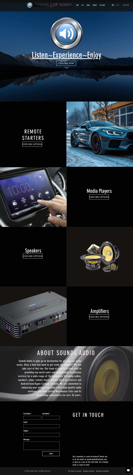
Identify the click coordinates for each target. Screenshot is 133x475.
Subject (25, 431)
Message (26, 439)
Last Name (46, 413)
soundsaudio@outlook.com (96, 459)
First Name (27, 413)
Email (25, 422)
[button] (127, 5)
